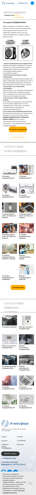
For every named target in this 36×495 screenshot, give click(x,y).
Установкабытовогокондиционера (25, 42)
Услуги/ (12, 15)
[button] (18, 129)
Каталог (5, 441)
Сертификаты (7, 448)
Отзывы (20, 437)
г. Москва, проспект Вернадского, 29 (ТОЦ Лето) (13, 463)
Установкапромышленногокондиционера (10, 42)
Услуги (4, 437)
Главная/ (7, 15)
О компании (21, 441)
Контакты (20, 444)
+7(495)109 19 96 (9, 458)
